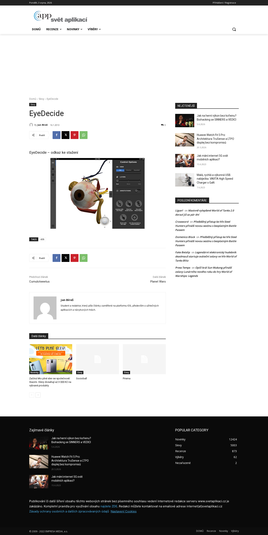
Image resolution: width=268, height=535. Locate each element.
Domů (32, 99)
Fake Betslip (182, 252)
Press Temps (182, 267)
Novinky (34, 372)
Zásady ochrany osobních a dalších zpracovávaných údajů (69, 511)
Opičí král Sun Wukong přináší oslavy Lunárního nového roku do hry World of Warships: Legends (203, 272)
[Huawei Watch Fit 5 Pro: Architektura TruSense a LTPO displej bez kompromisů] (184, 139)
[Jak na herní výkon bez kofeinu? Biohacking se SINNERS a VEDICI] (184, 120)
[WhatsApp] (84, 135)
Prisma (126, 378)
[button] (234, 29)
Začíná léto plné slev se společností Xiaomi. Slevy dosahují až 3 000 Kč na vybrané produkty (50, 382)
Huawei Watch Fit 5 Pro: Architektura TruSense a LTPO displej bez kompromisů (215, 138)
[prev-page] (31, 395)
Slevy (41, 99)
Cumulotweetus (39, 281)
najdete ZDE (108, 506)
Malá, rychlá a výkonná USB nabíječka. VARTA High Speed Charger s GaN (215, 178)
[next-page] (38, 395)
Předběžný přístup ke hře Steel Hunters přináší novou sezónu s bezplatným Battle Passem (205, 226)
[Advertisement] (134, 63)
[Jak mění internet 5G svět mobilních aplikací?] (184, 160)
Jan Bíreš (42, 124)
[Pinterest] (74, 135)
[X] (65, 135)
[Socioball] (97, 359)
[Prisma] (144, 359)
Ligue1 (179, 210)
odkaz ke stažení (64, 152)
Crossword (181, 221)
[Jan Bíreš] (31, 125)
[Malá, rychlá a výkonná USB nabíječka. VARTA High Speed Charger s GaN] (184, 180)
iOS (42, 239)
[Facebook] (56, 135)
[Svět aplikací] (60, 17)
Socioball (81, 378)
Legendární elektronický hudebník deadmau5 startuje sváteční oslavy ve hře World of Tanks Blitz (206, 256)
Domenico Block (185, 237)
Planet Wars (158, 281)
